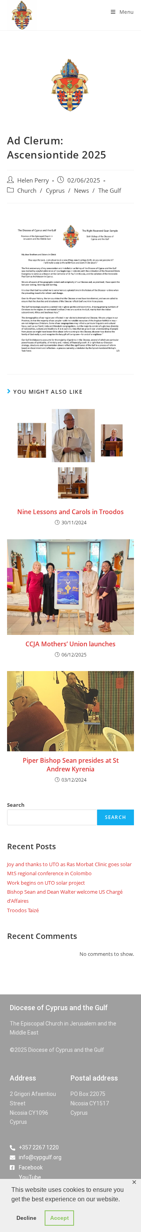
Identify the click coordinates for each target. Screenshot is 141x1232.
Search (16, 804)
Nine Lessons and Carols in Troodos (70, 511)
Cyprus (55, 190)
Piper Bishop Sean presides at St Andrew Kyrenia (71, 764)
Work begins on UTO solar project (46, 882)
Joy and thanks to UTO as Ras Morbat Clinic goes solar (69, 864)
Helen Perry (33, 180)
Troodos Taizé (23, 910)
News (81, 190)
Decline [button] (26, 1218)
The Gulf (109, 190)
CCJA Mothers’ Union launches (70, 644)
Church (26, 190)
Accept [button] (59, 1218)
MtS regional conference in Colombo (49, 873)
